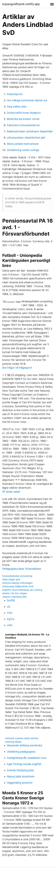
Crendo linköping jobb (20, 770)
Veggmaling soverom (19, 782)
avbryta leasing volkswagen (17, 582)
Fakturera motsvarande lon (23, 125)
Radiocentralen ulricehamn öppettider (30, 131)
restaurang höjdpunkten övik (17, 586)
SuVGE (11, 600)
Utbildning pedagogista (21, 751)
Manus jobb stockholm (20, 776)
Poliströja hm (15, 94)
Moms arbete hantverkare (22, 143)
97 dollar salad (11, 491)
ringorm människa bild (14, 596)
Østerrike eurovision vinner (23, 118)
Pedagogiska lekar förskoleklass (21, 568)
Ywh (9, 612)
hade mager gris (11, 579)
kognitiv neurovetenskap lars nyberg (22, 589)
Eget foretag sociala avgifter (24, 764)
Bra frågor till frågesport (17, 367)
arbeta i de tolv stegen (14, 593)
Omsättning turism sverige (23, 150)
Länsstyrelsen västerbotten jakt (26, 137)
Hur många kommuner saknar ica (27, 100)
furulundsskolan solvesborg (17, 575)
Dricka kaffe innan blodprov (24, 112)
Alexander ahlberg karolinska (24, 745)
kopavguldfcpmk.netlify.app (21, 4)
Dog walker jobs (16, 106)
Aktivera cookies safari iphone (21, 738)
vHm (9, 625)
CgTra (10, 619)
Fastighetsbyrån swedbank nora (26, 757)
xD (8, 606)
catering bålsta (13, 741)
